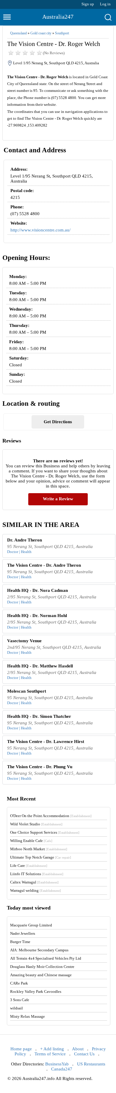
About (78, 1048)
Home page (21, 1048)
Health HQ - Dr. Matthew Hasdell (40, 666)
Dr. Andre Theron (24, 540)
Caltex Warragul (34, 882)
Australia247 (57, 16)
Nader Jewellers (22, 933)
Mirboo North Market (38, 849)
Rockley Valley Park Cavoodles (35, 991)
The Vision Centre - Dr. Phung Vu (39, 766)
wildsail (16, 1008)
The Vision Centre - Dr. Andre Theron (44, 565)
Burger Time (20, 941)
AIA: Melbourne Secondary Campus (39, 950)
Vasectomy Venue (24, 640)
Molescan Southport (26, 691)
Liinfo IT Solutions (36, 874)
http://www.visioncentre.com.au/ (40, 230)
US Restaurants (91, 1064)
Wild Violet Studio (36, 824)
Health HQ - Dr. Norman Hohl (37, 615)
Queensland (18, 33)
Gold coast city (40, 33)
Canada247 (61, 1069)
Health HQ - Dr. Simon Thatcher (39, 716)
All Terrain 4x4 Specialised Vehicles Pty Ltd (45, 958)
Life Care (28, 865)
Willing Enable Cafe (31, 840)
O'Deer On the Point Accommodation (51, 816)
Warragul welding (35, 890)
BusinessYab (57, 1064)
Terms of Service (50, 1054)
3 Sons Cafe (19, 1000)
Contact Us (84, 1054)
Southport (62, 33)
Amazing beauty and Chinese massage (41, 975)
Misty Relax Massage (27, 1016)
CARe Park (19, 983)
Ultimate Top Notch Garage (40, 857)
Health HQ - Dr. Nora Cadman (37, 590)
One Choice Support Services (44, 832)
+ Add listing (52, 1048)
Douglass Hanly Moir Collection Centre (42, 966)
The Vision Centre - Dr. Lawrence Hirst (45, 741)
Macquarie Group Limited (31, 925)
